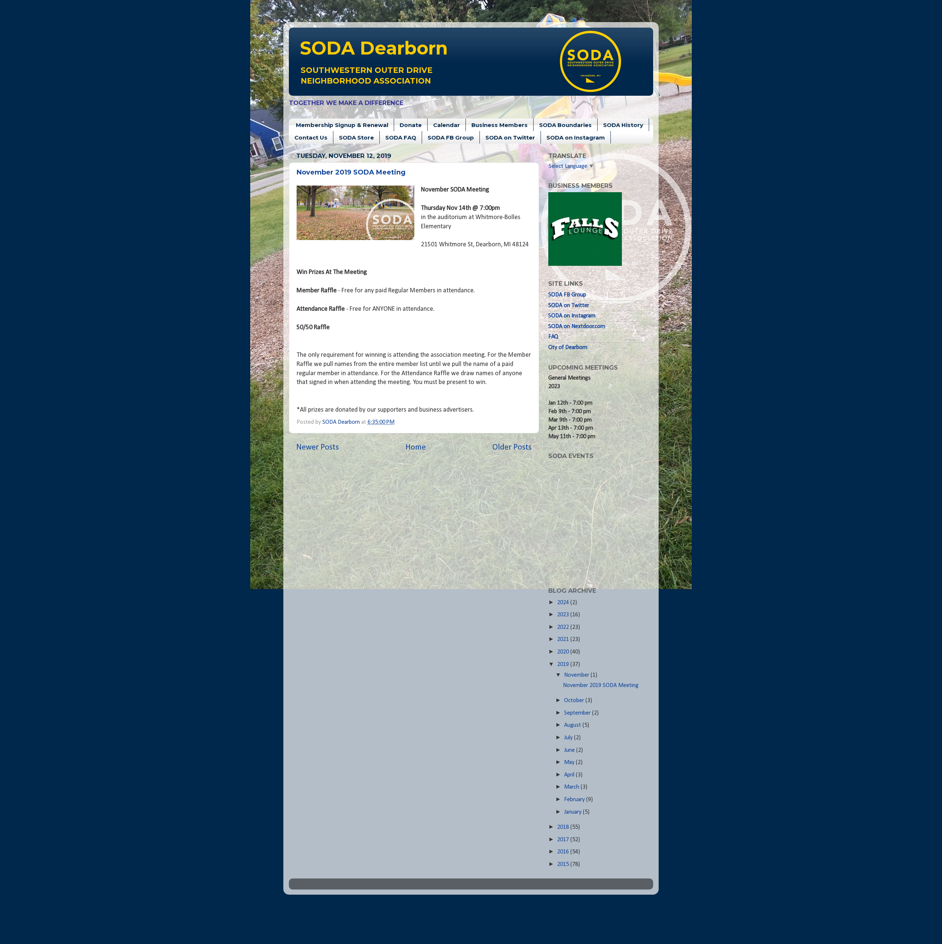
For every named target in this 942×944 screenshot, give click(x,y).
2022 (563, 627)
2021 (563, 639)
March (572, 787)
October (574, 701)
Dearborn (374, 48)
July (569, 738)
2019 (563, 665)
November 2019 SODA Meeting (351, 172)
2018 (563, 827)
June (570, 750)
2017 (563, 840)
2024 (563, 603)
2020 (563, 652)
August (573, 725)
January (573, 812)
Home (416, 447)
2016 (563, 852)
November (577, 675)
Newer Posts (317, 447)
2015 (563, 864)
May (570, 762)
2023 (563, 615)
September (578, 713)
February (575, 800)
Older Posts (512, 447)
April (570, 775)
